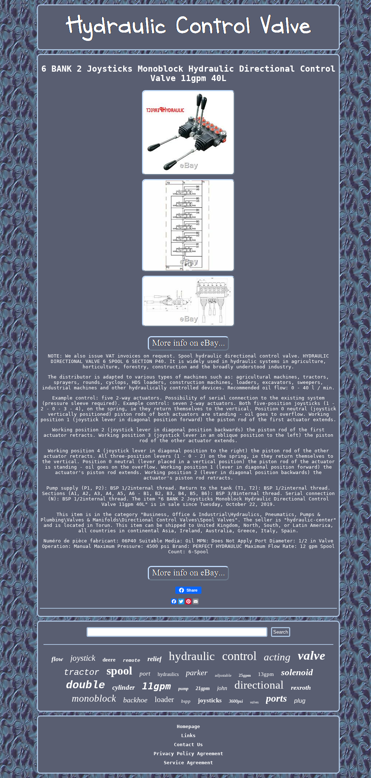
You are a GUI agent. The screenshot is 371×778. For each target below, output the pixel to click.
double (85, 685)
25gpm (245, 675)
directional (259, 684)
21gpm (203, 688)
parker (197, 672)
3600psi (236, 701)
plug (299, 701)
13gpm (266, 674)
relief (154, 659)
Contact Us (188, 744)
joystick (82, 658)
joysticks (210, 700)
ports (276, 698)
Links (188, 735)
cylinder (123, 687)
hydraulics (168, 674)
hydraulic (192, 656)
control (239, 656)
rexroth (301, 687)
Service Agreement (188, 762)
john (222, 688)
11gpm (156, 686)
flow (57, 659)
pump (183, 688)
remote (131, 660)
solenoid (297, 672)
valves (254, 702)
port (144, 673)
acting (277, 657)
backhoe (135, 700)
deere (109, 660)
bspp (186, 701)
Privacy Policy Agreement (188, 753)
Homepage (188, 726)
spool (119, 670)
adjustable (223, 675)
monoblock (94, 698)
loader (164, 699)
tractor (81, 672)
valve (311, 655)
